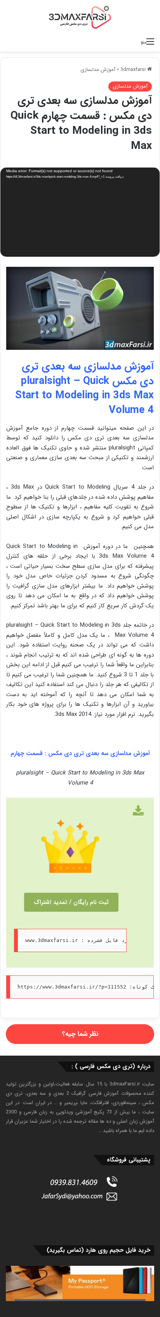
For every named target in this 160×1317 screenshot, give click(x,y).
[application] (80, 213)
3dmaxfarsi (133, 70)
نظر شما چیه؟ (80, 1034)
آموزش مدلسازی (97, 70)
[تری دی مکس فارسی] (80, 17)
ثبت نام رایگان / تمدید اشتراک (71, 902)
